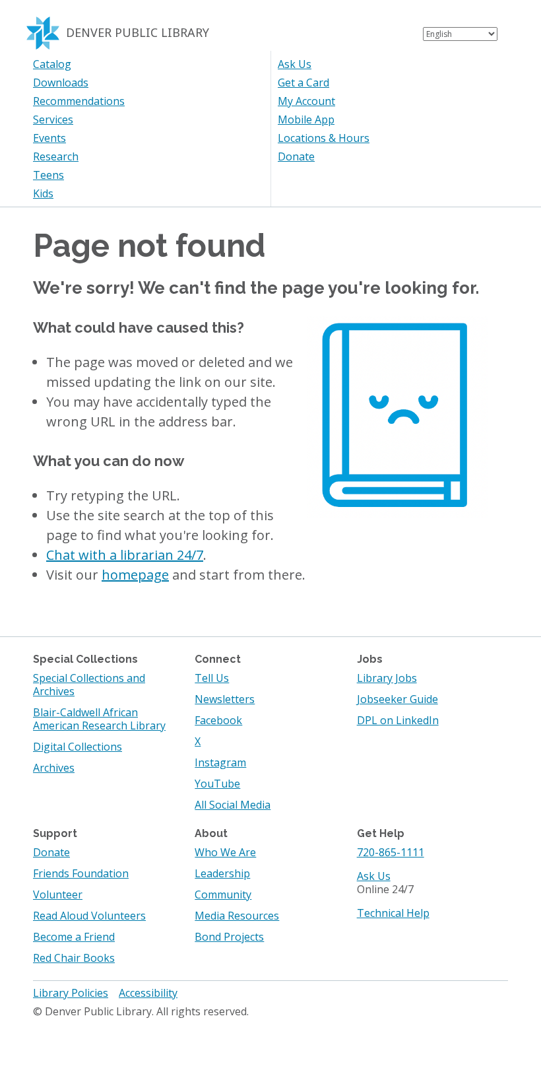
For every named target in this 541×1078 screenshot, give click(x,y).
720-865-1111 (390, 852)
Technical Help (393, 913)
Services (53, 119)
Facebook (218, 720)
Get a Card (303, 82)
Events (49, 138)
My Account (306, 101)
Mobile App (306, 119)
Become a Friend (74, 936)
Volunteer (57, 894)
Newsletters (225, 699)
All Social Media (232, 804)
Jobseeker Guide (397, 699)
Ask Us (294, 64)
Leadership (222, 873)
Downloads (60, 82)
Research (56, 156)
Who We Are (225, 852)
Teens (48, 175)
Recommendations (79, 101)
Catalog (52, 64)
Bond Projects (229, 936)
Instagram (220, 762)
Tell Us (212, 678)
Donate (296, 156)
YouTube (217, 783)
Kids (43, 193)
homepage (135, 575)
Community (223, 894)
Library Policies (70, 993)
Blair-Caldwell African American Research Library (99, 719)
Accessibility (148, 993)
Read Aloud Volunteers (89, 915)
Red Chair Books (74, 958)
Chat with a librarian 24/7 (124, 555)
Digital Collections (77, 746)
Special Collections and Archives (89, 684)
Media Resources (237, 915)
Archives (54, 767)
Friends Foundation (81, 873)
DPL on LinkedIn (398, 720)
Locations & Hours (323, 138)
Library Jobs (387, 678)
